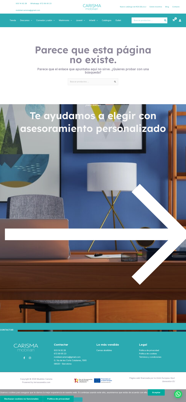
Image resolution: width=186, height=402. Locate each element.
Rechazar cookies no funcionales (21, 399)
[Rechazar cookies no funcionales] (78, 399)
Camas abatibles (104, 350)
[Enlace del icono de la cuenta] (180, 20)
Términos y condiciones (150, 357)
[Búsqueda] (165, 20)
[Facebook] (6, 5)
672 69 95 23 (60, 353)
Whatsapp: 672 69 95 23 (40, 3)
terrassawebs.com (42, 382)
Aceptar (156, 392)
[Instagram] (7, 8)
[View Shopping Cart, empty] (173, 20)
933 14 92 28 (21, 3)
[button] (31, 20)
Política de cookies (148, 353)
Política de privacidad (149, 350)
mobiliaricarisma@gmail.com (28, 10)
